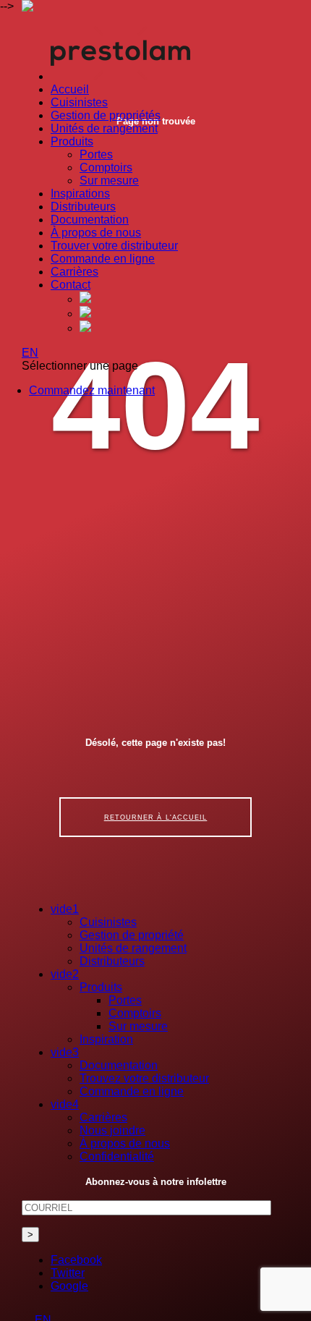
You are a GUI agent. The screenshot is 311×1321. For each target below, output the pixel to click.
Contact (70, 285)
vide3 (65, 1052)
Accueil (70, 89)
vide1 (65, 909)
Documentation (90, 219)
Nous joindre (112, 1130)
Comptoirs (106, 167)
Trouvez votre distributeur (144, 1078)
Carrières (74, 272)
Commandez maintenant (92, 390)
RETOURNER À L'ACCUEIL (156, 817)
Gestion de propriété (132, 935)
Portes (96, 154)
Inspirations (80, 193)
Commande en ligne (103, 258)
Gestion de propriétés (106, 115)
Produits (72, 141)
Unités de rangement (104, 128)
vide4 (65, 1104)
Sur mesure (109, 180)
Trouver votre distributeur (114, 245)
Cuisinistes (79, 102)
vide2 (65, 974)
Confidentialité (117, 1156)
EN (30, 353)
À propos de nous (96, 232)
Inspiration (106, 1039)
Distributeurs (83, 206)
